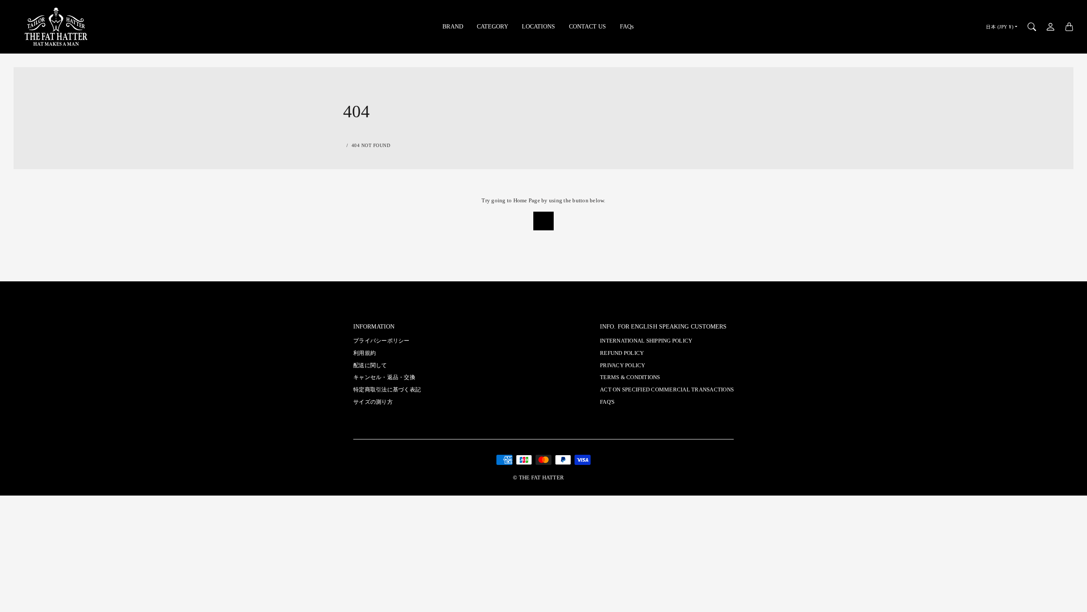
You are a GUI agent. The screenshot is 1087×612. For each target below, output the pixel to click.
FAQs (627, 26)
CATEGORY (492, 26)
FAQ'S (607, 402)
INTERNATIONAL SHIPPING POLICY (646, 341)
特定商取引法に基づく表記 (387, 390)
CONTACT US (587, 26)
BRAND (452, 26)
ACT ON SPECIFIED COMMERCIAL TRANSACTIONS (667, 390)
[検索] (1031, 26)
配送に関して (370, 365)
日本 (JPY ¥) (1000, 26)
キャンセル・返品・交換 (384, 377)
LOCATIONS (538, 26)
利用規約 (364, 353)
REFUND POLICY (622, 353)
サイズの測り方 (373, 402)
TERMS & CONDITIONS (630, 377)
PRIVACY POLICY (622, 365)
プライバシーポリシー (381, 341)
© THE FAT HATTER (538, 478)
